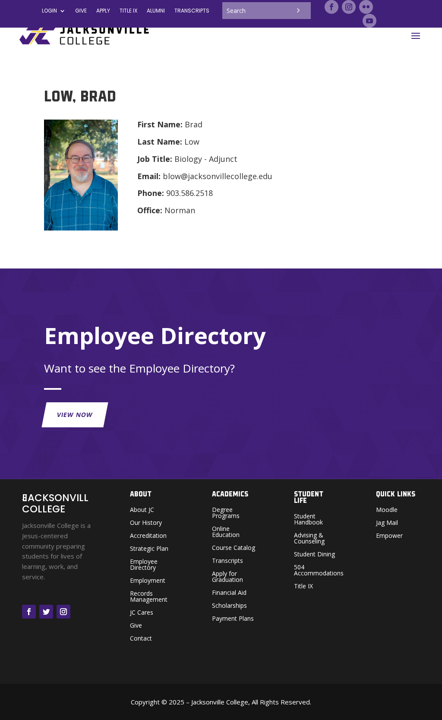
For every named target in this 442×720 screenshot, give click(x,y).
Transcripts (191, 11)
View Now (75, 415)
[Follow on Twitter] (46, 612)
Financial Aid (229, 593)
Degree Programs (226, 513)
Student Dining (314, 554)
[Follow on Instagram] (349, 7)
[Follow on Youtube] (369, 21)
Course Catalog (233, 548)
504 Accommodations (319, 570)
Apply (103, 11)
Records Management (148, 597)
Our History (146, 523)
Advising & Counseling (309, 538)
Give (81, 11)
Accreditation (148, 536)
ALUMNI (156, 11)
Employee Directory (144, 565)
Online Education (226, 532)
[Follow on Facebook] (331, 7)
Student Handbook (308, 519)
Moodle (387, 510)
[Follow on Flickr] (366, 7)
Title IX (303, 586)
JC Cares (141, 612)
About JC (142, 510)
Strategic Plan (149, 549)
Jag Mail (387, 523)
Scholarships (229, 606)
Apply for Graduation (227, 577)
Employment (147, 581)
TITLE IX (128, 11)
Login (49, 11)
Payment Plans (233, 619)
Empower (389, 536)
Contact (141, 638)
